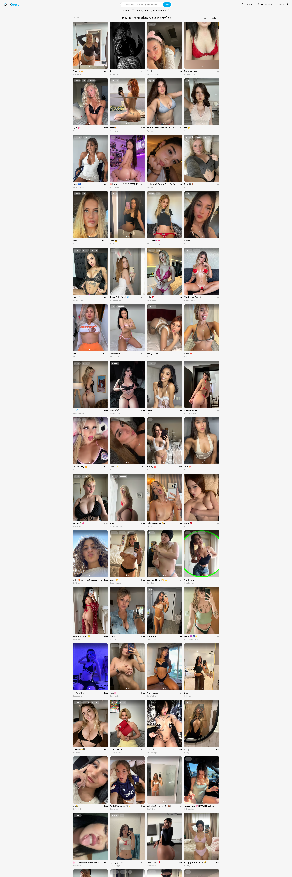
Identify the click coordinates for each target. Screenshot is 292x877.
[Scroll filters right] (169, 10)
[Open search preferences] (121, 10)
